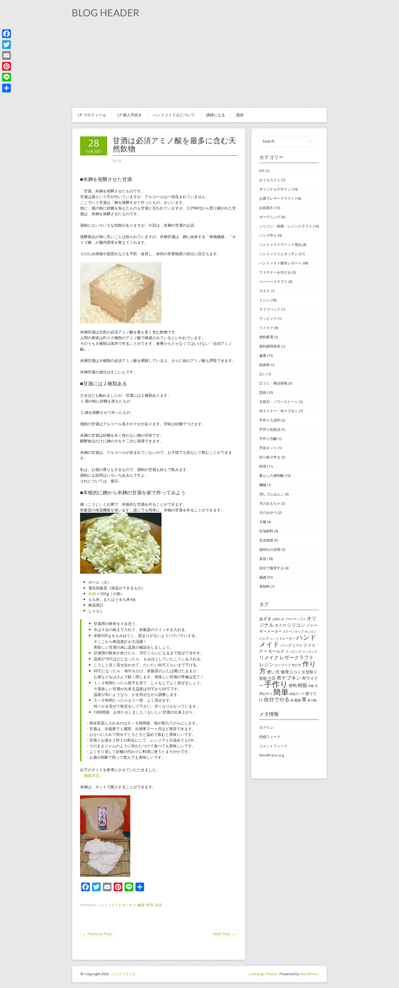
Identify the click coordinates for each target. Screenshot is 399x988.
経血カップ (297, 694)
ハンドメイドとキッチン (116, 904)
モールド (276, 651)
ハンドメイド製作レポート (280, 263)
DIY (261, 170)
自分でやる (277, 699)
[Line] (6, 77)
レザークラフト (297, 657)
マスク (264, 290)
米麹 (92, 593)
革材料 (264, 586)
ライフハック (269, 309)
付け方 (297, 665)
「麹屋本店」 (91, 775)
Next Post (224, 933)
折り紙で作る (269, 457)
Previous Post (97, 933)
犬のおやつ (268, 512)
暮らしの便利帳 (271, 475)
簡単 (281, 691)
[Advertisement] (199, 67)
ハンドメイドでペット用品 (280, 244)
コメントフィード (273, 745)
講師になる (215, 114)
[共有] (6, 88)
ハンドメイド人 (123, 973)
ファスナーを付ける (275, 272)
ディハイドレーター (280, 638)
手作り (276, 684)
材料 (293, 685)
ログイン (266, 727)
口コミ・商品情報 (273, 383)
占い (262, 373)
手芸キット (268, 447)
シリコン (296, 625)
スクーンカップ (293, 631)
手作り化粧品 (269, 429)
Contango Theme (263, 973)
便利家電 (266, 336)
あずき (265, 618)
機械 (262, 484)
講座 (240, 114)
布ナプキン (289, 677)
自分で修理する (271, 567)
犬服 (262, 521)
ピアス (297, 645)
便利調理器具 (269, 346)
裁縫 (262, 577)
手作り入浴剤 (269, 420)
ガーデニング (269, 216)
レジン (266, 664)
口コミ (295, 671)
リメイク (266, 327)
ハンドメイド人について (174, 114)
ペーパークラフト (273, 281)
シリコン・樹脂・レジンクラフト (285, 226)
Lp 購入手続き (129, 114)
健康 (141, 904)
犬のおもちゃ (269, 503)
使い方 (273, 672)
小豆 (272, 678)
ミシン (264, 300)
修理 (285, 671)
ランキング (309, 652)
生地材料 (266, 531)
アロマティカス (295, 619)
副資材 (264, 364)
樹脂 (302, 685)
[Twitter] (6, 44)
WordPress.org (271, 755)
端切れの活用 (269, 549)
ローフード (283, 665)
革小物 (312, 700)
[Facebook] (6, 33)
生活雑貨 (266, 540)
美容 (158, 904)
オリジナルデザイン (275, 189)
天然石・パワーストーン (278, 401)
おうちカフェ (269, 179)
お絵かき (278, 619)
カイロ (280, 625)
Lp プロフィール (92, 114)
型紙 (262, 392)
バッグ (286, 645)
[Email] (6, 55)
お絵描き (266, 207)
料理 (149, 904)
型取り (311, 671)
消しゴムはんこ (271, 494)
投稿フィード (269, 736)
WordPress (309, 973)
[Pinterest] (6, 66)
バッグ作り (268, 235)
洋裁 (311, 686)
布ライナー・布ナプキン (278, 410)
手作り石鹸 (268, 438)
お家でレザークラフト (276, 198)
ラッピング (268, 318)
